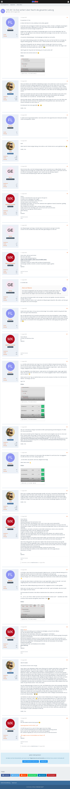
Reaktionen (5, 96)
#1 (67, 17)
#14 (67, 452)
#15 (67, 490)
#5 (67, 166)
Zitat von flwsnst (27, 288)
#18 (67, 627)
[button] (2, 2)
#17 (67, 569)
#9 (67, 279)
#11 (67, 334)
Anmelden (43, 761)
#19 (67, 660)
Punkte (4, 34)
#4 (67, 140)
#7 (67, 225)
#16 (67, 516)
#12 (67, 361)
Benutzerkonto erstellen (31, 761)
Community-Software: (35, 787)
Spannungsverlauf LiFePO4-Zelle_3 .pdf (29, 725)
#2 (67, 81)
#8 (67, 252)
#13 (67, 427)
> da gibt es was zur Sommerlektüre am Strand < (32, 735)
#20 (67, 718)
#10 (67, 308)
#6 (67, 193)
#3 (67, 115)
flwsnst (9, 12)
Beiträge (5, 36)
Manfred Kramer (34, 562)
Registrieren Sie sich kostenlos (37, 758)
